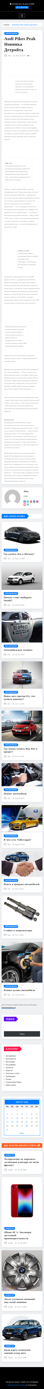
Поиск (10, 1019)
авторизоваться (8, 1007)
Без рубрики (10, 1064)
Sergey (10, 1170)
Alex (9, 55)
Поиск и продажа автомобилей (22, 884)
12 (17, 1118)
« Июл (21, 1133)
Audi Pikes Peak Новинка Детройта (24, 25)
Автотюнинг (10, 1061)
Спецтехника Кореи (13, 1082)
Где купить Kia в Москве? (19, 554)
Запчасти (9, 1067)
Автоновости (11, 1058)
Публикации (10, 1076)
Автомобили (11, 1056)
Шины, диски (11, 1085)
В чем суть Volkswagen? (17, 839)
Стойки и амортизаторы (18, 930)
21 (27, 1122)
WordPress (11, 1385)
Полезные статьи (12, 1073)
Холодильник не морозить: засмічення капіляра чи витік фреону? (21, 1162)
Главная (6, 25)
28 (27, 1125)
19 (17, 1122)
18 (12, 1122)
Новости (9, 1070)
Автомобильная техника (18, 650)
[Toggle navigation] (22, 15)
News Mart (21, 1385)
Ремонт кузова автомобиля (19, 990)
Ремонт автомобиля (15, 793)
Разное (8, 1079)
